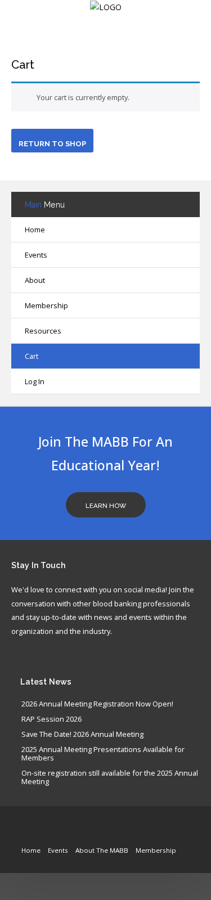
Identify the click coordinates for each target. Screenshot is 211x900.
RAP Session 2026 (51, 719)
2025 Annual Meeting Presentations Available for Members (103, 754)
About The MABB (101, 850)
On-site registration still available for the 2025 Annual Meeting (109, 777)
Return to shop (52, 144)
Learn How (106, 506)
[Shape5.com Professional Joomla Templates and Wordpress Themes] (35, 833)
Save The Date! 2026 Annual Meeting (82, 734)
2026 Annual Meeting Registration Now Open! (97, 704)
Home (35, 229)
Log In (34, 381)
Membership (156, 850)
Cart (22, 64)
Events (58, 850)
